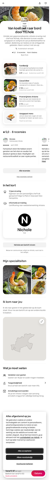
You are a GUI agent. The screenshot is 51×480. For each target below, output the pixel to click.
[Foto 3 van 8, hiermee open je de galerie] (39, 287)
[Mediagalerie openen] (41, 289)
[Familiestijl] (24, 69)
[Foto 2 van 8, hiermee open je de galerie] (39, 272)
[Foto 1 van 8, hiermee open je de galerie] (17, 279)
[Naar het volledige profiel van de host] (24, 223)
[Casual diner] (24, 85)
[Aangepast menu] (24, 117)
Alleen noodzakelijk (25, 457)
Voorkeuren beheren (24, 464)
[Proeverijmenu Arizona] (24, 101)
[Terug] (3, 3)
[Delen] (39, 3)
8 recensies (19, 53)
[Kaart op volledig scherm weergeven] (41, 321)
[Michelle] (5, 140)
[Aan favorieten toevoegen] (45, 3)
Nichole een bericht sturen (24, 245)
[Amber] (44, 140)
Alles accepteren (24, 451)
